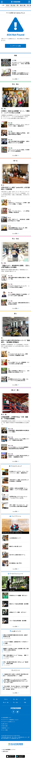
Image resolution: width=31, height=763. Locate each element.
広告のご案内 (5, 725)
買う (18, 5)
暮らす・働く (23, 5)
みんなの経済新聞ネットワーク (15, 744)
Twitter (17, 711)
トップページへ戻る (15, 46)
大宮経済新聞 (15, 2)
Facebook (13, 711)
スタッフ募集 (5, 730)
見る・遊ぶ (13, 5)
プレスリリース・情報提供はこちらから (10, 719)
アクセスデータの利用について (8, 721)
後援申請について (5, 728)
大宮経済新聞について (6, 717)
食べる (7, 5)
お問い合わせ (5, 723)
